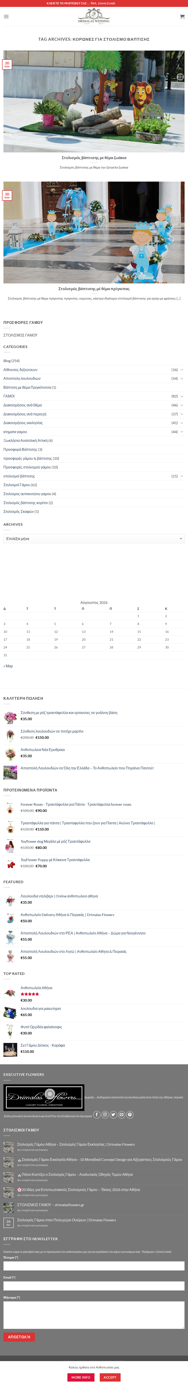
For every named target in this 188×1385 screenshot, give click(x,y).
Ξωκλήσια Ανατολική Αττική (25, 440)
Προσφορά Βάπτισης (20, 449)
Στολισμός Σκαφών (18, 511)
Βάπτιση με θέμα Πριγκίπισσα (27, 387)
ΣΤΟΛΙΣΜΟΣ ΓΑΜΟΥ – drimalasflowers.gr (50, 1204)
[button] (6, 16)
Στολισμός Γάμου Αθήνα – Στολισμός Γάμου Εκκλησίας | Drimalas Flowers (76, 1144)
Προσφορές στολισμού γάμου (27, 467)
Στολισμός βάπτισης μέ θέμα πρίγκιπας (94, 288)
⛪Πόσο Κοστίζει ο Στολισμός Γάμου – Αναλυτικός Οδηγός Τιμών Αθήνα (75, 1174)
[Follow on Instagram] (105, 1115)
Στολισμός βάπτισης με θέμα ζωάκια (94, 157)
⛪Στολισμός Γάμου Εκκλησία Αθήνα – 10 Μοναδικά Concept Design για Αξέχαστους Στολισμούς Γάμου (99, 1159)
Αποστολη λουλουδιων (22, 378)
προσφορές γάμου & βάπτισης (27, 458)
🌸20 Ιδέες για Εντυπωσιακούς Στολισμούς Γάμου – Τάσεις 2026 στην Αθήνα (78, 1189)
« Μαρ (8, 666)
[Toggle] (182, 369)
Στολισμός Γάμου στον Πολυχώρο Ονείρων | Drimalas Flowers (66, 1220)
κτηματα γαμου (15, 431)
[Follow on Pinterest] (130, 1115)
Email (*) (9, 1277)
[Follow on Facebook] (97, 1115)
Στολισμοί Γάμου (16, 485)
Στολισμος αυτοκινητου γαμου (27, 493)
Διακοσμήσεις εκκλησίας (23, 422)
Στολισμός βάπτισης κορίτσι (25, 502)
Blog (7, 360)
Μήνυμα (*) (11, 1297)
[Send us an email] (121, 1115)
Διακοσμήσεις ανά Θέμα (22, 405)
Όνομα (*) (10, 1257)
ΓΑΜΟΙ (8, 396)
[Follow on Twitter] (113, 1115)
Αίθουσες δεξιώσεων (20, 369)
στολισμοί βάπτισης (19, 476)
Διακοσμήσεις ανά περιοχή (24, 414)
